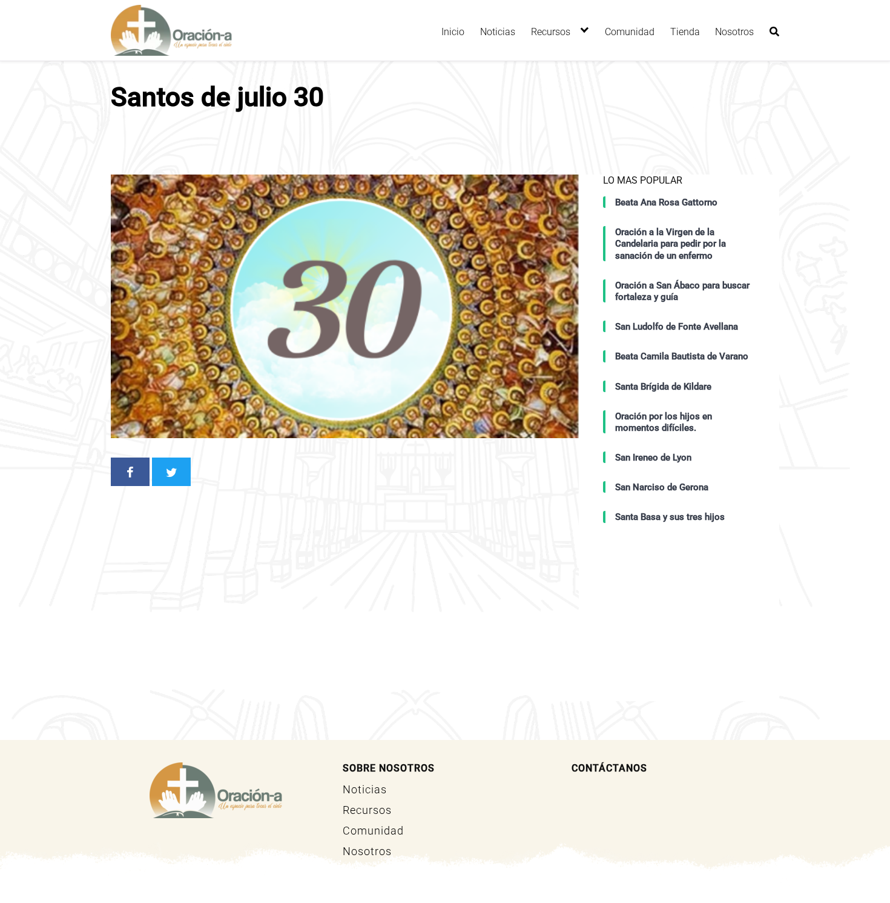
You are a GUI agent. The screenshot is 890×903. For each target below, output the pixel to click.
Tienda (685, 32)
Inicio (452, 32)
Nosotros (734, 32)
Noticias (497, 32)
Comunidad (629, 32)
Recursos (550, 32)
